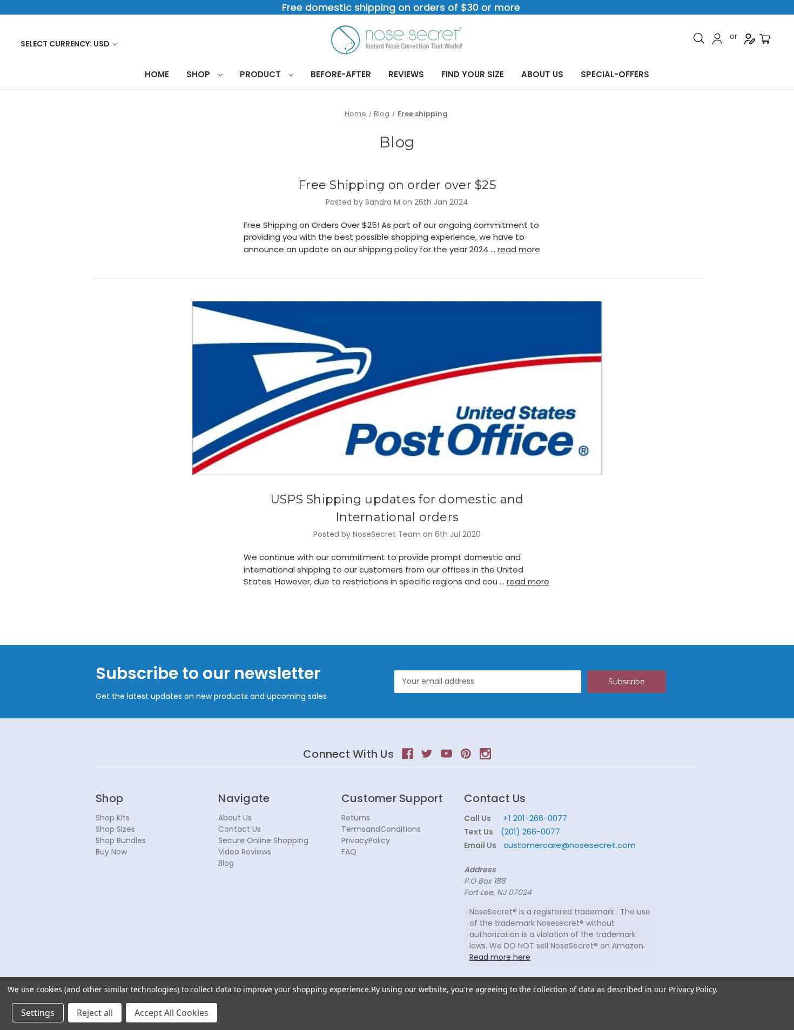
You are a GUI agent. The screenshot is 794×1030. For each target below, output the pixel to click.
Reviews (406, 74)
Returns (355, 817)
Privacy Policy (692, 989)
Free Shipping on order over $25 (397, 185)
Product (261, 74)
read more (518, 249)
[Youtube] (446, 753)
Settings (38, 1013)
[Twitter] (427, 753)
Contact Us (239, 829)
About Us (542, 74)
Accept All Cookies (171, 1013)
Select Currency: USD (66, 43)
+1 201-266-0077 (535, 818)
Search (699, 38)
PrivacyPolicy (365, 840)
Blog (226, 863)
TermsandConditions (381, 829)
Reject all (95, 1013)
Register (750, 38)
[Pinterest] (466, 753)
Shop (199, 74)
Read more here (499, 957)
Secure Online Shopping (263, 840)
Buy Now (111, 851)
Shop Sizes (115, 829)
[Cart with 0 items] (765, 39)
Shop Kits (113, 817)
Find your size (472, 74)
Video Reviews (244, 851)
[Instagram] (485, 753)
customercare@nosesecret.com (568, 845)
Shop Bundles (121, 840)
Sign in (717, 38)
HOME (157, 74)
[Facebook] (407, 753)
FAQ (348, 851)
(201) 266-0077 (530, 831)
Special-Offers (615, 74)
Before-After (341, 74)
